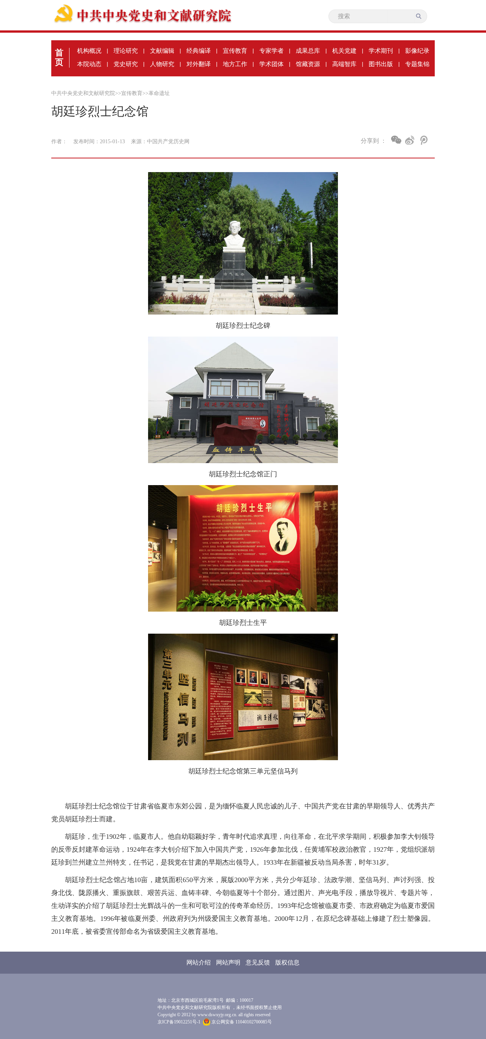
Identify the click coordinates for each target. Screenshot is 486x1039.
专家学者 (271, 50)
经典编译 (198, 50)
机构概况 (89, 50)
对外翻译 (198, 64)
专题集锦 (417, 64)
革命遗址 (159, 93)
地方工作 (235, 64)
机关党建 (344, 50)
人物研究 (162, 64)
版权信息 (287, 962)
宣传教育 (235, 50)
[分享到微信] (396, 140)
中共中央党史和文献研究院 (83, 93)
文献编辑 (162, 50)
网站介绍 (198, 962)
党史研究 (126, 64)
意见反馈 (258, 962)
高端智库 (344, 64)
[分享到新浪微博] (410, 140)
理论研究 (126, 50)
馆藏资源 (308, 64)
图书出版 (381, 64)
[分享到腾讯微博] (423, 140)
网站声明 (228, 962)
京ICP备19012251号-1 (179, 1022)
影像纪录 (417, 50)
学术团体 (271, 64)
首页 (59, 57)
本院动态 (89, 64)
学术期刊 (381, 50)
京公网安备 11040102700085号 (241, 1022)
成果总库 (308, 50)
